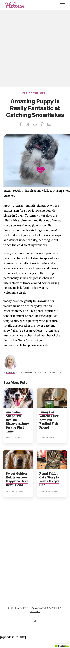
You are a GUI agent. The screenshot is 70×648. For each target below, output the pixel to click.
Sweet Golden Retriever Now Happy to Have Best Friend (17, 479)
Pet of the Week (35, 93)
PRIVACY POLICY (53, 608)
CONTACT (35, 611)
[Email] (49, 124)
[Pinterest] (42, 124)
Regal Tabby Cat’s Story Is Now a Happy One (49, 479)
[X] (27, 124)
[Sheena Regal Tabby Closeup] (52, 451)
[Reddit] (35, 124)
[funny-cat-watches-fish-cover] (52, 390)
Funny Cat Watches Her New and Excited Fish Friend (48, 420)
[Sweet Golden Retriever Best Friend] (18, 451)
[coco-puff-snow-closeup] (18, 390)
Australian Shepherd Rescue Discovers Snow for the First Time (18, 422)
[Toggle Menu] (62, 4)
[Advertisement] (35, 48)
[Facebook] (20, 124)
